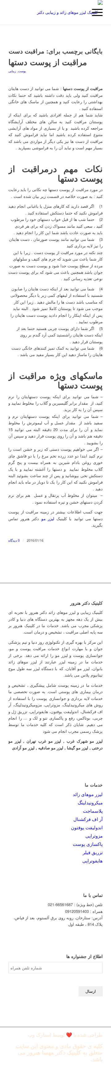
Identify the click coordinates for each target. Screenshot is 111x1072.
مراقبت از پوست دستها (47, 62)
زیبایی (12, 71)
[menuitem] (80, 12)
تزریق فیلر (93, 852)
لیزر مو (47, 518)
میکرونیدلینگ (90, 802)
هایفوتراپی (92, 860)
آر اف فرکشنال (88, 819)
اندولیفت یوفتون (87, 827)
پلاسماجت (93, 810)
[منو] (94, 12)
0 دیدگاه (14, 540)
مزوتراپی (94, 835)
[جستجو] (80, 12)
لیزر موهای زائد (88, 794)
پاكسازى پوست (88, 844)
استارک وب (39, 1035)
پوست (22, 71)
